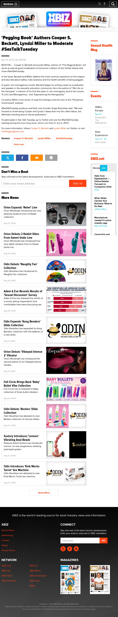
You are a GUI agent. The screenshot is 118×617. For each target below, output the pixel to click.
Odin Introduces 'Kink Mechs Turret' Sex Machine (21, 468)
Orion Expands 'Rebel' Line (20, 207)
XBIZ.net (97, 158)
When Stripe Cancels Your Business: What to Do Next (103, 202)
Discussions (96, 167)
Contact (5, 540)
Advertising (7, 535)
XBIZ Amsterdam (37, 575)
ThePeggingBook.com (12, 131)
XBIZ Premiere (8, 580)
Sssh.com (19, 144)
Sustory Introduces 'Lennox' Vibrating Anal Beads (21, 438)
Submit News (8, 530)
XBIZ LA (33, 565)
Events (96, 96)
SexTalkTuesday (64, 138)
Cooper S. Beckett (40, 128)
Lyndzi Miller (60, 128)
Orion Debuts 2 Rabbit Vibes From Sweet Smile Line (21, 236)
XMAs (32, 585)
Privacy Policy (8, 550)
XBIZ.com (6, 565)
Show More (44, 492)
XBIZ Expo (34, 580)
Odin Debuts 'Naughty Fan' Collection (20, 266)
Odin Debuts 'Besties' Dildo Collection (21, 411)
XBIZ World (7, 575)
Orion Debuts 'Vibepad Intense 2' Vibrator (23, 353)
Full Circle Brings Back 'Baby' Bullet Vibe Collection (22, 383)
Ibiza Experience (101, 133)
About (4, 545)
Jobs (103, 167)
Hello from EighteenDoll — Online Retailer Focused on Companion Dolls (103, 181)
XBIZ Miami (35, 570)
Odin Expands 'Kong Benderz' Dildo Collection (22, 323)
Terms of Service (84, 609)
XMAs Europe (99, 108)
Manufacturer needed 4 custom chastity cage (102, 220)
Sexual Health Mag (101, 48)
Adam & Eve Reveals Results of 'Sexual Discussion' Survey (23, 293)
